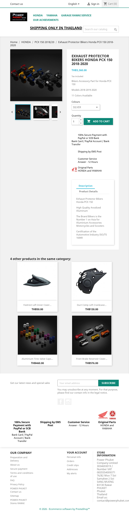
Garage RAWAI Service (76, 15)
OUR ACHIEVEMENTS (46, 20)
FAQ (12, 480)
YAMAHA (51, 15)
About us (15, 464)
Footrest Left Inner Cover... (37, 304)
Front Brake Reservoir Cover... (91, 358)
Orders (70, 461)
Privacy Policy (17, 484)
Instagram (68, 402)
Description (86, 185)
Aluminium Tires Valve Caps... (37, 358)
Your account (77, 452)
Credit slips (73, 465)
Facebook (61, 402)
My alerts (72, 473)
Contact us (16, 4)
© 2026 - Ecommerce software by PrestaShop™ (64, 508)
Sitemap (14, 495)
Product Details (88, 191)
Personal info (74, 457)
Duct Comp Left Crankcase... (92, 304)
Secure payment (18, 468)
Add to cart (98, 121)
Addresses (72, 469)
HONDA (38, 15)
